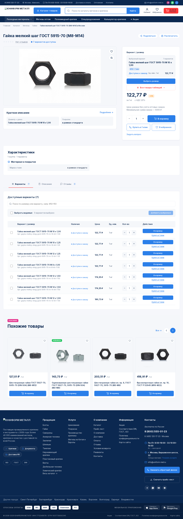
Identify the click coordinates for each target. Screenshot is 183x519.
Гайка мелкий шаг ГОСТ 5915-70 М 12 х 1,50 (39, 276)
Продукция (49, 420)
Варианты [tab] (22, 184)
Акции (136, 19)
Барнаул (115, 499)
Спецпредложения (90, 19)
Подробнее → (106, 112)
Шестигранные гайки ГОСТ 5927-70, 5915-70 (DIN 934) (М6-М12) (27, 384)
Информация (126, 420)
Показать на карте (169, 458)
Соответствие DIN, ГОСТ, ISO (127, 516)
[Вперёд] (172, 330)
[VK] (164, 488)
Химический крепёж (52, 470)
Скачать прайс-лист (163, 479)
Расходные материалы (18, 19)
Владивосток (127, 499)
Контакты (109, 3)
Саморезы (47, 433)
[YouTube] (158, 488)
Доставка (98, 437)
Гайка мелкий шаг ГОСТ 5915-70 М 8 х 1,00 (38, 265)
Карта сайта (125, 442)
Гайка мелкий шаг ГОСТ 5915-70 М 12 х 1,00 (39, 298)
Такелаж (47, 448)
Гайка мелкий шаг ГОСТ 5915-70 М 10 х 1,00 (39, 231)
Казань (83, 499)
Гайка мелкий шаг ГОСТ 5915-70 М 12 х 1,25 (38, 254)
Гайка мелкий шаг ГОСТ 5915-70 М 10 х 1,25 (39, 242)
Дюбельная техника (52, 467)
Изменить (36, 3)
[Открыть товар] (28, 355)
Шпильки (47, 444)
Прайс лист (99, 429)
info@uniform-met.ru (155, 3)
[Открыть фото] (111, 58)
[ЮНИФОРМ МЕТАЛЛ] (17, 11)
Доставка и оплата (83, 3)
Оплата (97, 440)
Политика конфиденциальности (154, 516)
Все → (159, 330)
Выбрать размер (151, 81)
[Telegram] (176, 2)
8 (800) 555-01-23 (156, 431)
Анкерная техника (51, 437)
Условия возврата (102, 448)
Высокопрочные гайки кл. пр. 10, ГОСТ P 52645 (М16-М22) (153, 384)
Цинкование (73, 425)
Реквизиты (99, 452)
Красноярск (72, 499)
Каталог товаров (48, 11)
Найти (133, 11)
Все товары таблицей (151, 87)
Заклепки (47, 440)
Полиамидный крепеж (66, 19)
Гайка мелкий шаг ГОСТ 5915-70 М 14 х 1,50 (39, 287)
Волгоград (104, 499)
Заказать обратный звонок (163, 470)
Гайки (45, 429)
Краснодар (59, 499)
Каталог (97, 425)
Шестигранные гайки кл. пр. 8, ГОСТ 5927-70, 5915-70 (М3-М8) (112, 384)
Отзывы (97, 444)
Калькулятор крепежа (115, 19)
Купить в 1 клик (140, 127)
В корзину (163, 118)
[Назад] (166, 330)
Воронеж (93, 499)
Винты (45, 463)
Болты (46, 425)
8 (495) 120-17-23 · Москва (157, 436)
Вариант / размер (135, 52)
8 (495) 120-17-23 (12, 3)
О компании (100, 420)
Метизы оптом (43, 19)
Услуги (72, 420)
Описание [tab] (47, 184)
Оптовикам (98, 3)
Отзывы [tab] (69, 184)
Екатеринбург (45, 499)
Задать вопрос (134, 134)
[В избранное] (111, 51)
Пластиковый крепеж (53, 459)
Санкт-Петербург (28, 499)
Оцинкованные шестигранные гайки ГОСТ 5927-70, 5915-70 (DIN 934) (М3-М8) (70, 385)
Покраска (72, 429)
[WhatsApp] (172, 2)
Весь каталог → (50, 473)
